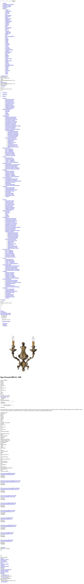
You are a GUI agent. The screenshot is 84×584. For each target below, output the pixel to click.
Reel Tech (7, 63)
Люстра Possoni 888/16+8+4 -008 (7, 511)
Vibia (6, 71)
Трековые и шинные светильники (12, 129)
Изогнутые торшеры (9, 172)
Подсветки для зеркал (10, 153)
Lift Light (7, 47)
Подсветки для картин (10, 154)
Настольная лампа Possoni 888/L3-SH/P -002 (9, 489)
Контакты (5, 7)
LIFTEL (7, 43)
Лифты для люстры (7, 109)
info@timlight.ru (3, 82)
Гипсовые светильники (10, 120)
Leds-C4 (7, 45)
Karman (7, 39)
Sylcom (6, 68)
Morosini (7, 56)
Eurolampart (7, 22)
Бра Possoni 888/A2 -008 (5, 314)
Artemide (7, 12)
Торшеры (5, 169)
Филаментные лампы (9, 190)
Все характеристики (4, 396)
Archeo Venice (8, 11)
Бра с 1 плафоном (9, 148)
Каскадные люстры (9, 103)
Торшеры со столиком (10, 174)
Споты (4, 156)
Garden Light (8, 31)
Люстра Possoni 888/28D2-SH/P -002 (7, 526)
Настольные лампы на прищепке (12, 167)
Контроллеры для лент (12, 145)
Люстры (4, 98)
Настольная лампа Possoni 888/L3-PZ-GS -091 (10, 481)
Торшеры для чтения (9, 171)
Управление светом (9, 108)
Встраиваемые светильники (11, 119)
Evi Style (7, 24)
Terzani (6, 69)
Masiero (7, 55)
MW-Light (7, 52)
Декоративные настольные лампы (12, 164)
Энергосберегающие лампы (11, 189)
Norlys (6, 57)
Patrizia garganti (8, 60)
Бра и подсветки (6, 147)
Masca (6, 54)
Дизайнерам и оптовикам (8, 4)
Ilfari (6, 37)
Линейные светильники (13, 132)
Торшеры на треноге (9, 173)
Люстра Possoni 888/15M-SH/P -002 (7, 504)
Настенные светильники (10, 126)
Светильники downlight (13, 135)
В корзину (3, 402)
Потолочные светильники (10, 116)
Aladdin (7, 9)
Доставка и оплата (7, 6)
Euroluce (7, 23)
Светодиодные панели (12, 136)
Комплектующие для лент (13, 146)
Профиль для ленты (12, 142)
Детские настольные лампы (11, 166)
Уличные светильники (10, 184)
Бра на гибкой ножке (9, 152)
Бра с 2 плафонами (9, 150)
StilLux (6, 67)
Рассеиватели (11, 143)
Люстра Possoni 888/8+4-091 (6, 541)
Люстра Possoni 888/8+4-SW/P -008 (7, 496)
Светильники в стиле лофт (11, 122)
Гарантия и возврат (7, 5)
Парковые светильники (10, 182)
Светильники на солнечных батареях (13, 180)
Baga (6, 14)
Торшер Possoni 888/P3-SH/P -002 (7, 474)
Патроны (7, 196)
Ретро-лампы (8, 192)
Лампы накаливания (9, 188)
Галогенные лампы (9, 194)
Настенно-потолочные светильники (13, 125)
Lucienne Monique (9, 49)
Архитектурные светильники (11, 178)
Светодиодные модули (12, 144)
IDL (6, 35)
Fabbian (7, 25)
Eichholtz (7, 19)
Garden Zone (8, 33)
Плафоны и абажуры (9, 107)
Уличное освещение (7, 177)
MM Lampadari (8, 51)
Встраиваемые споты (9, 158)
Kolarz (6, 41)
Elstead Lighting (8, 20)
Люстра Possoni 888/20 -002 (6, 518)
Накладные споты (9, 157)
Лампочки (5, 186)
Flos (6, 29)
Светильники (6, 115)
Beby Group (7, 16)
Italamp (6, 38)
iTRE (6, 73)
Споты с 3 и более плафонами (11, 162)
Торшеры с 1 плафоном (10, 175)
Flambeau (7, 28)
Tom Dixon (7, 70)
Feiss (6, 26)
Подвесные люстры (9, 100)
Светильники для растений (11, 121)
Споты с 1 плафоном (9, 160)
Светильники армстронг (13, 131)
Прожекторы (8, 183)
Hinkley (7, 34)
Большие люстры (9, 104)
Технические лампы (9, 193)
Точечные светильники (10, 128)
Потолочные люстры (9, 99)
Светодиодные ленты (12, 139)
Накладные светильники (10, 124)
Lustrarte (7, 50)
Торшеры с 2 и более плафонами (12, 176)
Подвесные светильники (10, 118)
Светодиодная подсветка (10, 137)
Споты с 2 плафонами (10, 161)
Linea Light (7, 48)
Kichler (6, 40)
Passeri (6, 59)
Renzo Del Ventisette (9, 65)
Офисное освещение (9, 130)
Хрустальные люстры (10, 102)
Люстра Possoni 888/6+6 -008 (6, 533)
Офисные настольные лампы (11, 165)
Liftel (6, 112)
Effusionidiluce (8, 18)
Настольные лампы (7, 163)
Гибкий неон (10, 141)
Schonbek (7, 66)
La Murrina (7, 44)
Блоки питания (11, 140)
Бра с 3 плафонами (9, 151)
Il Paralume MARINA (9, 36)
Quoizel (6, 62)
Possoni (6, 61)
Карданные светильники (13, 133)
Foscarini (7, 30)
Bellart (6, 17)
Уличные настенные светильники (12, 185)
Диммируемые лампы (10, 195)
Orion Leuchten (8, 58)
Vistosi (6, 72)
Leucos (6, 46)
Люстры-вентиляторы (10, 105)
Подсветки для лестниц (10, 155)
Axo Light (7, 13)
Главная (4, 3)
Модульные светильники (13, 134)
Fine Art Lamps (8, 27)
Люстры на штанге (9, 101)
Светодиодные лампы (10, 187)
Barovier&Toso (8, 15)
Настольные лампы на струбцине (12, 168)
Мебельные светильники (10, 123)
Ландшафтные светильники (11, 179)
